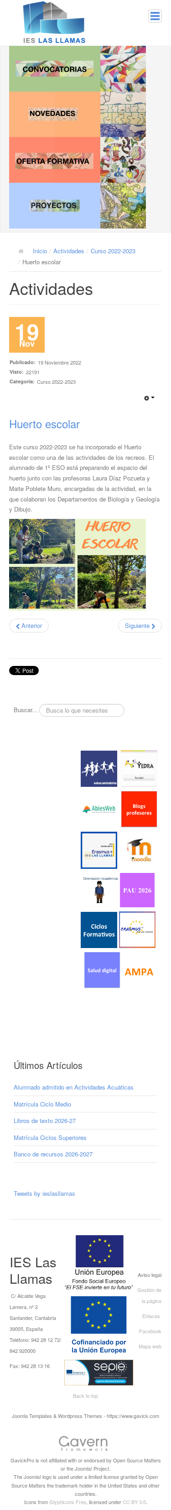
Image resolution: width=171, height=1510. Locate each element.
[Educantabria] (99, 767)
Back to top (85, 1395)
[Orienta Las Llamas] (101, 889)
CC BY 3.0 (134, 1501)
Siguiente (138, 625)
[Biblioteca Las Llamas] (99, 808)
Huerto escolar (44, 423)
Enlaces (151, 1315)
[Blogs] (139, 808)
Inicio (40, 250)
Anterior (31, 625)
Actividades (68, 250)
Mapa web (150, 1346)
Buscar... (25, 710)
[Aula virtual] (99, 849)
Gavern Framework (86, 1445)
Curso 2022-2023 (113, 250)
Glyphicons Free (67, 1501)
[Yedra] (139, 767)
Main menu (155, 16)
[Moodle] (139, 849)
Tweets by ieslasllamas (44, 1193)
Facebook (150, 1331)
